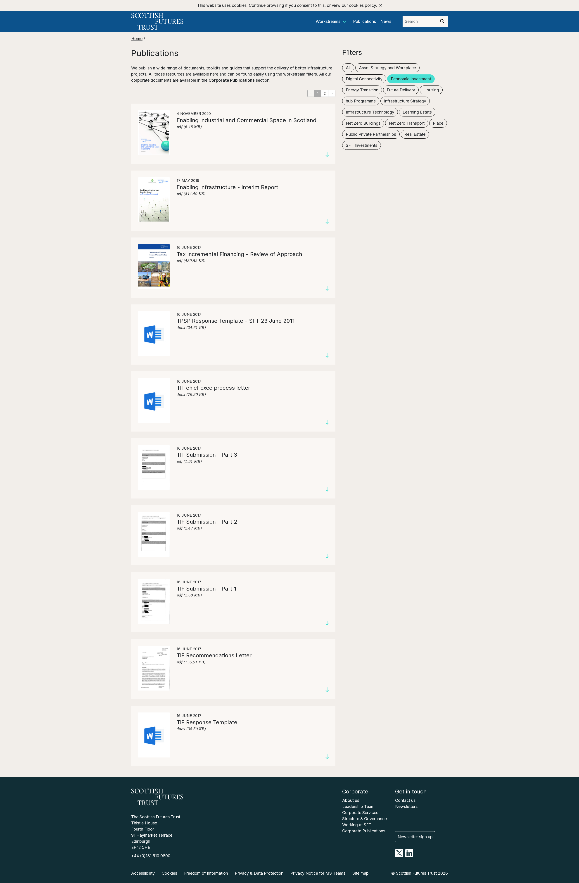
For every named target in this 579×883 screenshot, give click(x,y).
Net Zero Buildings (363, 123)
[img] (442, 21)
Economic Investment (411, 78)
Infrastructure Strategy (405, 101)
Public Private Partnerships (371, 134)
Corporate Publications (232, 80)
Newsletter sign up (415, 836)
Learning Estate (417, 112)
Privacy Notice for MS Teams (317, 873)
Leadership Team (358, 806)
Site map (360, 873)
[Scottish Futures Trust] (170, 21)
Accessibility (143, 873)
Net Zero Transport (407, 123)
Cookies (169, 873)
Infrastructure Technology (370, 112)
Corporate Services (360, 812)
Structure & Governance (364, 818)
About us (350, 800)
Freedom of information (206, 873)
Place (438, 123)
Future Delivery (401, 90)
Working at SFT (356, 824)
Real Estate (414, 134)
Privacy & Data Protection (259, 873)
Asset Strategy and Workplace (387, 67)
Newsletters (406, 806)
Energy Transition (362, 90)
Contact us (405, 800)
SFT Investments (361, 145)
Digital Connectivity (364, 78)
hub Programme (361, 101)
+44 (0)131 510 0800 (150, 855)
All (348, 67)
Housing (431, 90)
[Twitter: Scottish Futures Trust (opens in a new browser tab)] (399, 855)
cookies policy (362, 5)
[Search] (442, 21)
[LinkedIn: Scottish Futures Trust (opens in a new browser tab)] (409, 855)
